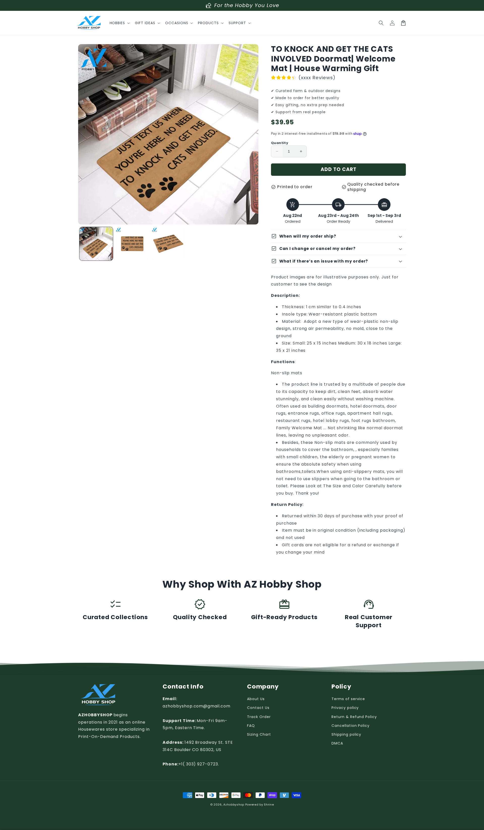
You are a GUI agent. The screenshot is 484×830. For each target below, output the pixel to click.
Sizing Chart (259, 734)
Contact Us (258, 707)
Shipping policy (346, 734)
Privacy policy (345, 707)
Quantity (279, 142)
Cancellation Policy (350, 725)
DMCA (337, 743)
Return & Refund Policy (354, 716)
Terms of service (348, 698)
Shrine (269, 805)
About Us (256, 698)
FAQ (251, 725)
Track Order (259, 716)
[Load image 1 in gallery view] (96, 244)
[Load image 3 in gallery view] (168, 244)
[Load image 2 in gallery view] (132, 244)
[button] (119, 23)
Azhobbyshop (233, 805)
